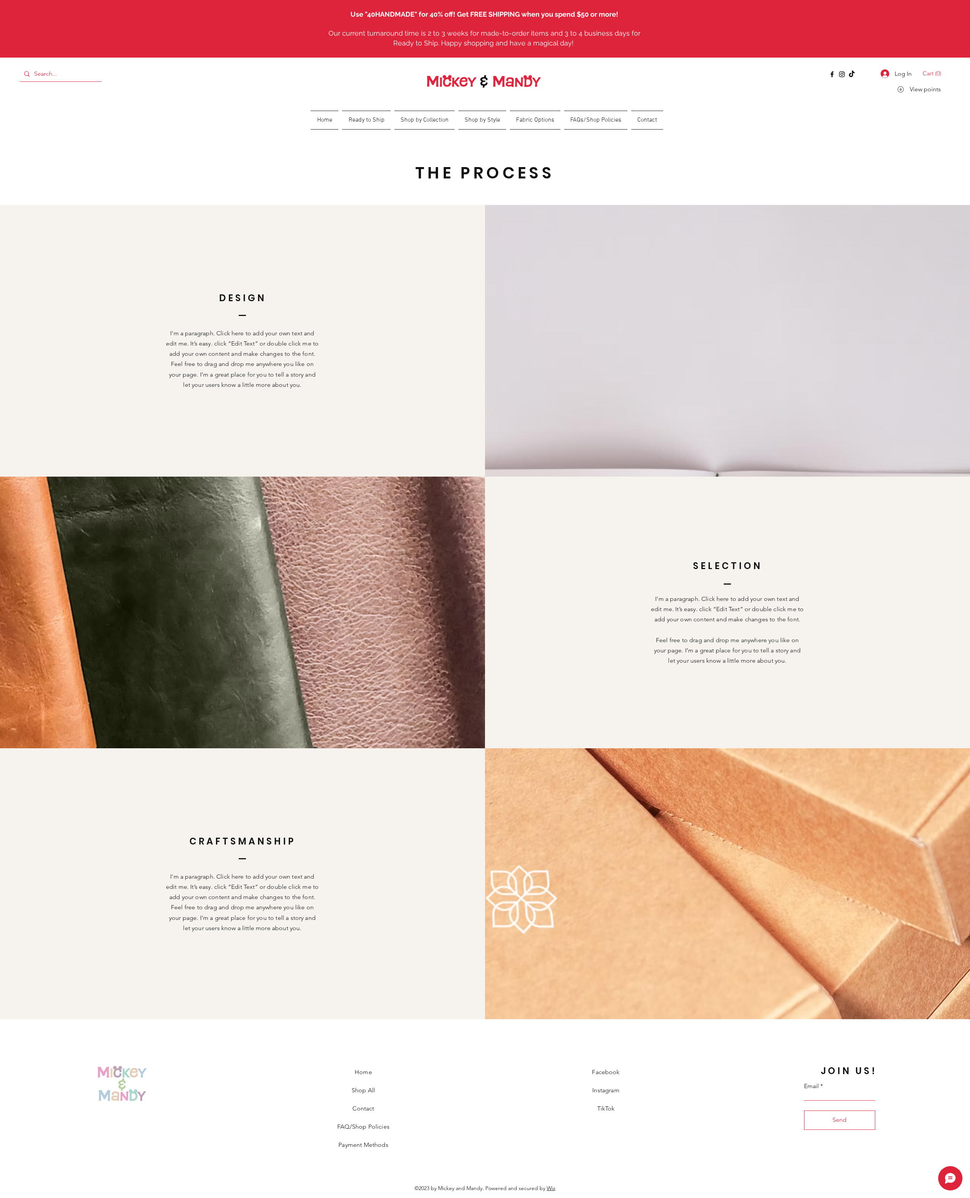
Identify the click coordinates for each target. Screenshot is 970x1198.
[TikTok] (852, 74)
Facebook (606, 1072)
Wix (551, 1188)
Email (811, 1086)
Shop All (363, 1090)
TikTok (606, 1108)
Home (363, 1072)
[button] (933, 73)
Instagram (605, 1090)
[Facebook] (832, 74)
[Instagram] (842, 74)
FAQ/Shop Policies (363, 1126)
